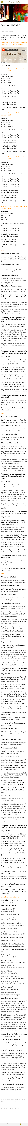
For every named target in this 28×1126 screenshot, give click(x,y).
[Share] (7, 1124)
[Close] (2, 2)
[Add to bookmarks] (20, 1124)
